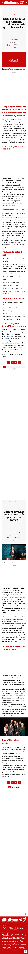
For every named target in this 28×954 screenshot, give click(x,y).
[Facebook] (8, 362)
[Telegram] (15, 362)
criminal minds (10, 367)
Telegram (12, 69)
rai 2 (14, 369)
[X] (12, 362)
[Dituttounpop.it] (14, 3)
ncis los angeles (20, 367)
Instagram (22, 69)
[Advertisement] (14, 87)
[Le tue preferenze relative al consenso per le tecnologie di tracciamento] (25, 951)
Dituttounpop (5, 9)
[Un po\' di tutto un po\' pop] (14, 920)
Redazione (15, 39)
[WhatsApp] (19, 362)
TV (10, 9)
